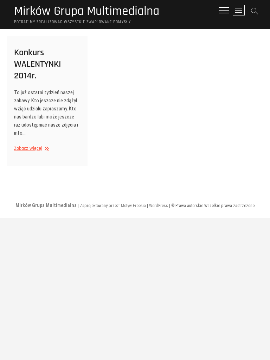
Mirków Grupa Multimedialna (86, 11)
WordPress (158, 205)
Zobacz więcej (30, 148)
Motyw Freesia (133, 205)
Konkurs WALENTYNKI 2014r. (37, 64)
